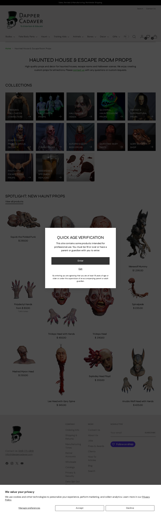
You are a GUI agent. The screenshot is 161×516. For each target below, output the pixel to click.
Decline (130, 508)
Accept (79, 508)
